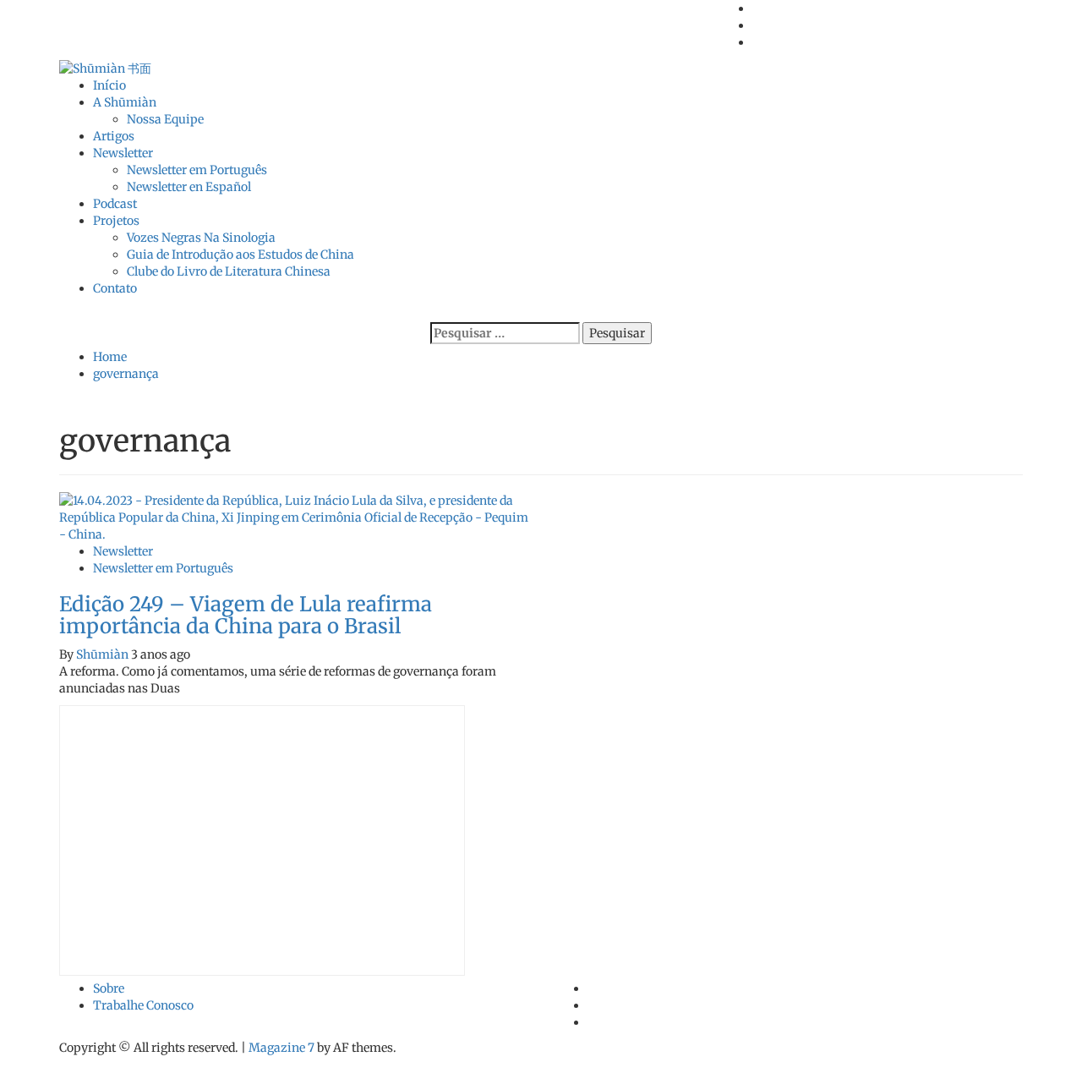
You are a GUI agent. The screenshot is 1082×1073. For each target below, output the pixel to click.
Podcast (115, 203)
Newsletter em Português (197, 170)
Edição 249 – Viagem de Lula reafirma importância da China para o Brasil (245, 615)
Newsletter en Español (189, 186)
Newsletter (123, 153)
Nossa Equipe (165, 119)
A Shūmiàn (124, 102)
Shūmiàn (103, 654)
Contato (115, 288)
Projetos (116, 220)
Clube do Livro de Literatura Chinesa (229, 271)
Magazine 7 (281, 1047)
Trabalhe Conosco (143, 1005)
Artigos (113, 136)
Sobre (108, 988)
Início (109, 85)
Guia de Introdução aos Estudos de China (240, 254)
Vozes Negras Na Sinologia (201, 237)
